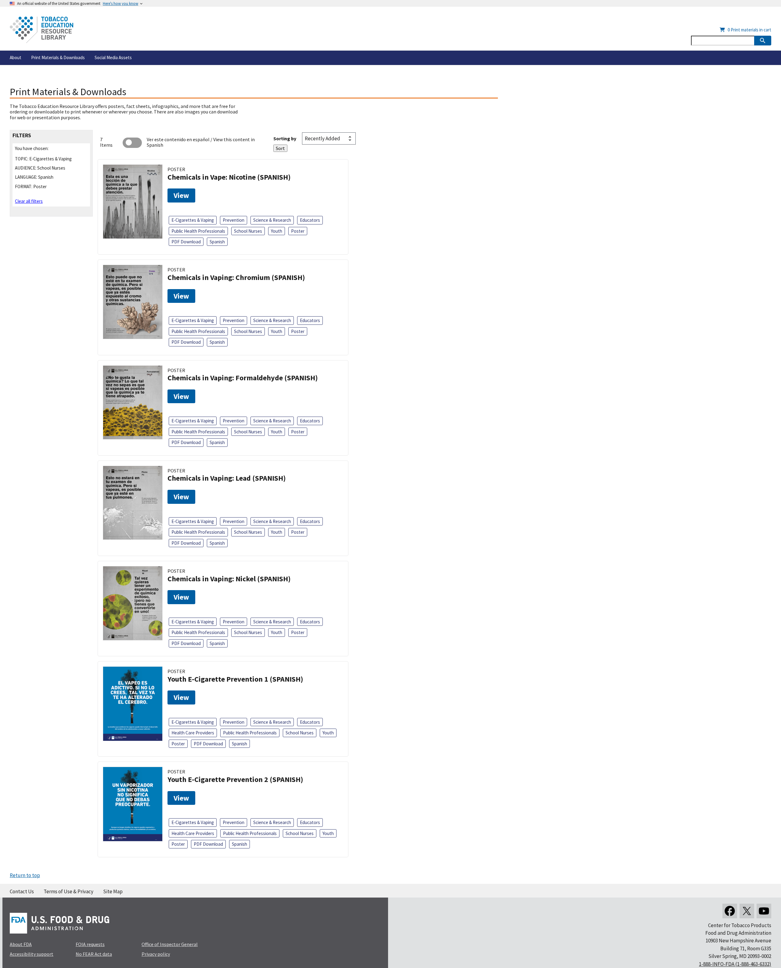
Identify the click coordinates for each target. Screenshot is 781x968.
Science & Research (272, 220)
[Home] (41, 29)
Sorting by (284, 138)
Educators (310, 220)
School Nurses (248, 231)
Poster (297, 231)
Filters (22, 135)
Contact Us (22, 891)
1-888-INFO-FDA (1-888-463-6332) (735, 964)
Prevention (233, 220)
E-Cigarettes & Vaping (192, 220)
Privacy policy (156, 954)
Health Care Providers (192, 733)
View (181, 195)
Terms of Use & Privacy (68, 891)
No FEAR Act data (94, 954)
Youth (276, 231)
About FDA (21, 944)
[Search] (762, 40)
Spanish (217, 242)
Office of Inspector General (170, 944)
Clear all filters (29, 201)
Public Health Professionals (198, 231)
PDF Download (186, 242)
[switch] (132, 143)
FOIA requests (90, 944)
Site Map (113, 891)
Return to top (25, 875)
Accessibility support (31, 954)
